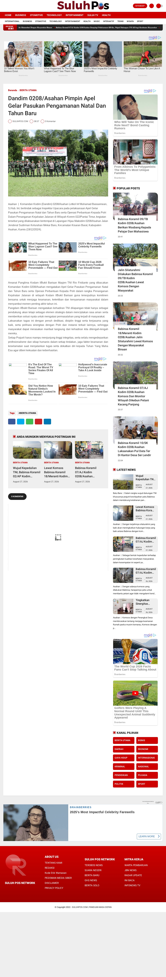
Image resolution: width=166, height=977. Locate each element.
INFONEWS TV (132, 885)
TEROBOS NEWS (94, 865)
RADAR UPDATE (133, 875)
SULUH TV (92, 15)
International (12, 21)
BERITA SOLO (92, 885)
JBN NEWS (130, 870)
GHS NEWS (91, 880)
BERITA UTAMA (28, 90)
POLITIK (119, 784)
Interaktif (108, 21)
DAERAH (119, 749)
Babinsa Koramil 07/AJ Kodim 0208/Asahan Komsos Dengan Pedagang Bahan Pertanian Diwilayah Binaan (146, 570)
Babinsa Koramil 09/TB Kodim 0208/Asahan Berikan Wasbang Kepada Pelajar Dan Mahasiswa (134, 225)
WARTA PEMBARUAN (136, 865)
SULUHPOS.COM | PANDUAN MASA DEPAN (92, 907)
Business (20, 15)
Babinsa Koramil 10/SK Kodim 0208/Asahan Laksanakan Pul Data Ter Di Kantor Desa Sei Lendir (134, 449)
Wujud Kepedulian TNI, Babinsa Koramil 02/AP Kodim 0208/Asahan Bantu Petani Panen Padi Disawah (41, 27)
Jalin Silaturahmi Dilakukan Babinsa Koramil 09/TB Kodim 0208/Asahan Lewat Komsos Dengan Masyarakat (135, 280)
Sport (140, 21)
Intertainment (74, 15)
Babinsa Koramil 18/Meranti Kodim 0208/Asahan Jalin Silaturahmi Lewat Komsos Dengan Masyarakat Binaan (135, 339)
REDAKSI (49, 867)
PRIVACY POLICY (54, 888)
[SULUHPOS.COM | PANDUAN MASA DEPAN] (83, 10)
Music (97, 21)
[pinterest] (38, 421)
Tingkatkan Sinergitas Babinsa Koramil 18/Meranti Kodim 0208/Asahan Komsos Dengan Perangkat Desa (146, 601)
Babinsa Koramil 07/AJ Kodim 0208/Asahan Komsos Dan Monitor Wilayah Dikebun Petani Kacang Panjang (133, 396)
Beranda (12, 90)
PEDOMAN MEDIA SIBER (58, 877)
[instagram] (13, 6)
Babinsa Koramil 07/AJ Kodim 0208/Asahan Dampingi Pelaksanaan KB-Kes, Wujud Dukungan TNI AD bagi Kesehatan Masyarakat (89, 472)
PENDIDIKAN (121, 775)
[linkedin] (47, 421)
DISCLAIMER (52, 883)
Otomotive (36, 15)
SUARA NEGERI (93, 870)
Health (106, 15)
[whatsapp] (29, 421)
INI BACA (129, 880)
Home (8, 15)
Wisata (130, 21)
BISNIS (141, 740)
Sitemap (140, 6)
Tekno (120, 21)
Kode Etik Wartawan (55, 872)
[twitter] (9, 6)
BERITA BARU (92, 875)
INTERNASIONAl (146, 757)
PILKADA (142, 775)
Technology (54, 15)
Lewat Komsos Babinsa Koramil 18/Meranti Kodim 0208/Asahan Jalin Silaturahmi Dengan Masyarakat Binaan (57, 472)
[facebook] (4, 6)
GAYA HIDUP (121, 757)
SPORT (141, 784)
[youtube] (17, 6)
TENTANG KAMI (53, 862)
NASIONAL (143, 766)
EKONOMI (143, 749)
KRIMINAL (120, 766)
